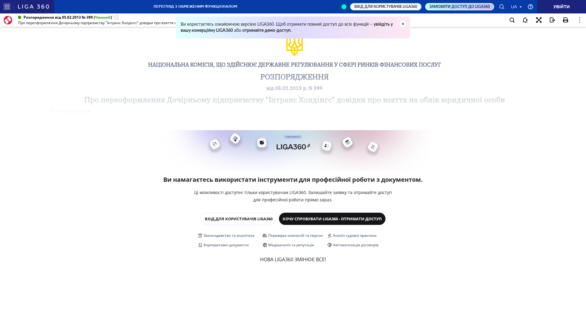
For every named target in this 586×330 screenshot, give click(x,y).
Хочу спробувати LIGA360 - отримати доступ (332, 219)
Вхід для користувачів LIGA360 (239, 219)
